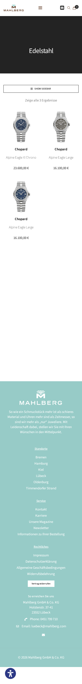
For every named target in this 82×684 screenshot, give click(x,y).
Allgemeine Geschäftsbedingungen (41, 567)
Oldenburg (41, 482)
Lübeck (41, 476)
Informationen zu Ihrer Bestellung (41, 534)
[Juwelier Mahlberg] (13, 8)
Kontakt (41, 509)
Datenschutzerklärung (41, 561)
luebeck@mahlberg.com (48, 626)
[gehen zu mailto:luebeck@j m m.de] (43, 635)
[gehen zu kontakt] (62, 8)
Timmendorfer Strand (41, 488)
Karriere (41, 515)
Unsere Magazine (41, 521)
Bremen (41, 457)
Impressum (41, 555)
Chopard (21, 149)
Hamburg (41, 463)
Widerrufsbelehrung (41, 574)
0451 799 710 (49, 619)
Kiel (41, 469)
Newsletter (41, 528)
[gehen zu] (68, 8)
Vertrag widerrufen (41, 583)
